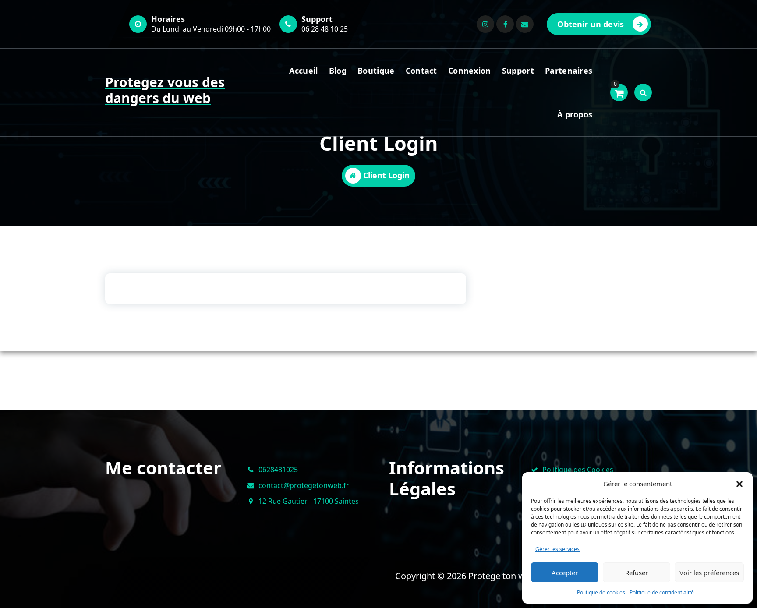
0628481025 (278, 469)
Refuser (636, 572)
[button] (739, 483)
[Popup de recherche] (643, 92)
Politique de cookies (601, 592)
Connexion (469, 70)
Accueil (303, 70)
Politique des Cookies (577, 469)
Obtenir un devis (590, 24)
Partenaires (568, 70)
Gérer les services (557, 549)
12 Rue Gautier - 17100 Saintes (308, 501)
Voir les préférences (709, 572)
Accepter (565, 572)
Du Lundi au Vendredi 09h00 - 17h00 (211, 29)
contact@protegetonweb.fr (303, 485)
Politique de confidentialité (662, 592)
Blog (338, 70)
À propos (574, 114)
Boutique (375, 70)
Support (518, 70)
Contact (421, 70)
